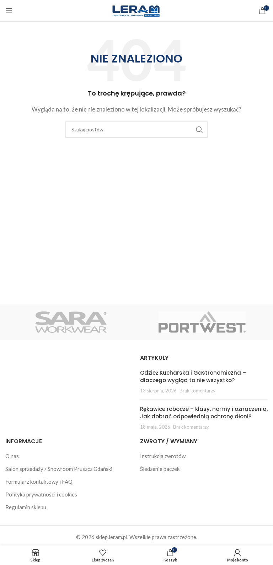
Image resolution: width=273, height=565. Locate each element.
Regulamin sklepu (25, 507)
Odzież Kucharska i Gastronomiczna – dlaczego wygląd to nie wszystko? (193, 376)
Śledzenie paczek (160, 469)
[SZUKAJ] (199, 129)
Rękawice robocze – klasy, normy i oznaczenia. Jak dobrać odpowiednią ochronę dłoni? (204, 412)
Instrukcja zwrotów (163, 456)
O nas (12, 456)
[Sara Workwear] (70, 322)
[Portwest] (202, 322)
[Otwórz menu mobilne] (9, 11)
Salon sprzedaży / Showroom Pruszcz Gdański (58, 469)
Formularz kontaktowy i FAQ (39, 481)
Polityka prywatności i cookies (41, 494)
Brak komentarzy (197, 390)
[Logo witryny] (136, 10)
